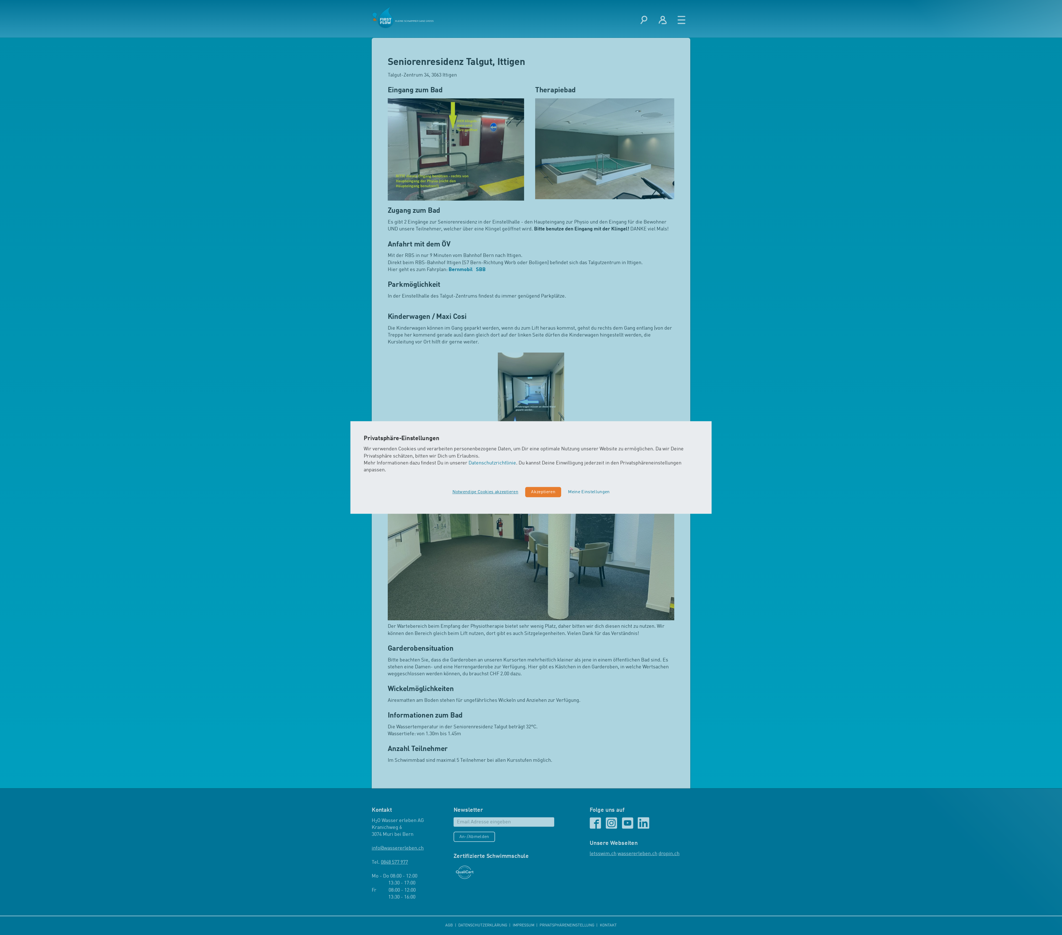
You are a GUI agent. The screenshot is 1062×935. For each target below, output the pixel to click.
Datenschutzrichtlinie (492, 463)
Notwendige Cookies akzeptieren (485, 492)
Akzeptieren (543, 492)
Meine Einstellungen (589, 492)
